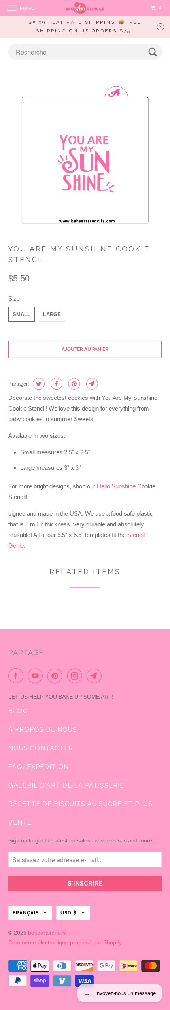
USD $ (68, 913)
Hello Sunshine (116, 486)
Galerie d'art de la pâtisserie (66, 785)
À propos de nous (42, 729)
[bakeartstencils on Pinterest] (56, 675)
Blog (18, 711)
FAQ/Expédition (38, 767)
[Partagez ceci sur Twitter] (38, 384)
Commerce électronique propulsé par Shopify (65, 942)
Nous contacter (40, 748)
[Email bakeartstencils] (96, 675)
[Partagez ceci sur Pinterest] (73, 384)
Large (52, 314)
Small (21, 314)
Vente (20, 822)
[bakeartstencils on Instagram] (76, 675)
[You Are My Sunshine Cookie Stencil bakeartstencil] (85, 157)
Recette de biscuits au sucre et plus (80, 804)
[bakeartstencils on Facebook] (17, 675)
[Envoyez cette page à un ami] (91, 384)
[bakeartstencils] (85, 7)
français (26, 913)
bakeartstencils (47, 932)
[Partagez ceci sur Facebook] (55, 384)
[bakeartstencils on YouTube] (37, 675)
